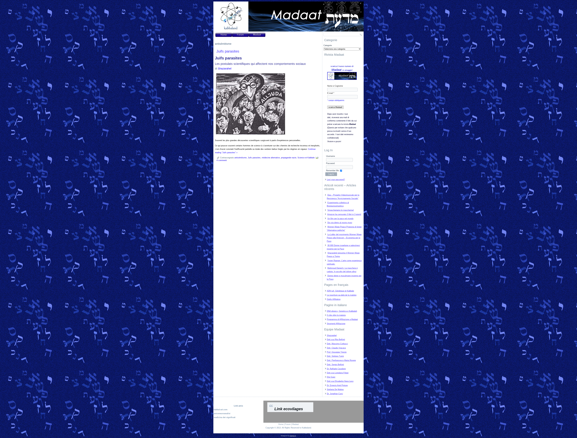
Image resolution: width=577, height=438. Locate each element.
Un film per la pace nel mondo (340, 218)
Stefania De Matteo (335, 389)
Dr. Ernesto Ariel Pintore (337, 385)
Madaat (295, 424)
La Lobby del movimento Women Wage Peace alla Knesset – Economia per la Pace (344, 237)
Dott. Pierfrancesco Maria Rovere (341, 360)
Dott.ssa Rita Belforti (336, 339)
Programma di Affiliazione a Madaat (342, 319)
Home (280, 424)
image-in (293, 435)
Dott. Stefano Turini (335, 356)
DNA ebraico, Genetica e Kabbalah (342, 311)
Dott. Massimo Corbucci (337, 344)
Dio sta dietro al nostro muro (339, 222)
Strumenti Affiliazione (336, 323)
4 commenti (222, 160)
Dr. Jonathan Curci (335, 394)
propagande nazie (288, 158)
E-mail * (330, 93)
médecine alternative (271, 158)
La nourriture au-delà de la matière (341, 295)
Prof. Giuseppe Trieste (337, 352)
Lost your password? (336, 179)
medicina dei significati (224, 417)
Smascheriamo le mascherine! (340, 210)
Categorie (328, 45)
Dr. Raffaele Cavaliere (336, 369)
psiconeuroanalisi (222, 413)
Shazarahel (224, 68)
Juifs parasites (227, 51)
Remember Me (332, 170)
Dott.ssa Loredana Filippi (337, 373)
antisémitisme (240, 158)
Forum (288, 424)
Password (330, 163)
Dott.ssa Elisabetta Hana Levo (340, 381)
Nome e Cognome (335, 86)
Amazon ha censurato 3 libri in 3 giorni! (344, 214)
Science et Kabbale (306, 158)
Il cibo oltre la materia (336, 315)
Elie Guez (331, 377)
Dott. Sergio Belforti (335, 364)
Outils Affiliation (333, 299)
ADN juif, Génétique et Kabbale (340, 291)
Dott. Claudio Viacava (336, 348)
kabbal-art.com (220, 409)
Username (330, 156)
